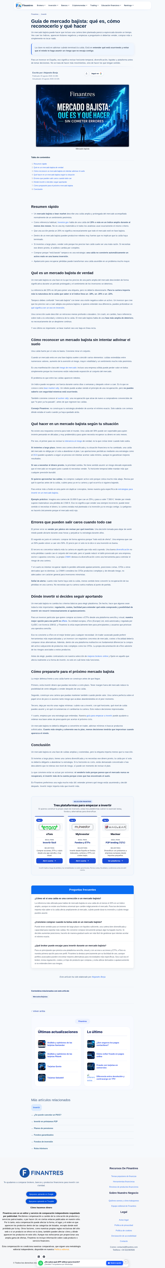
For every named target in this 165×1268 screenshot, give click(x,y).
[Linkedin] (38, 1256)
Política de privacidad (124, 1225)
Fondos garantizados (44, 1135)
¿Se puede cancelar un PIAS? (47, 1115)
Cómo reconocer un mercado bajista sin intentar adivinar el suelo (59, 171)
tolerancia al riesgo (73, 441)
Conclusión (38, 189)
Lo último (94, 1032)
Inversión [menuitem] (52, 5)
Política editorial (61, 1249)
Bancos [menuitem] (64, 5)
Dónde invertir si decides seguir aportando (50, 182)
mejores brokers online (97, 656)
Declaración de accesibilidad (123, 1236)
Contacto (124, 1241)
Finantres (34, 14)
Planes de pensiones (43, 1128)
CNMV (68, 557)
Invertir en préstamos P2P (46, 1121)
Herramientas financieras (124, 1182)
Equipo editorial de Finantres (123, 1206)
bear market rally (51, 388)
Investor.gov (63, 222)
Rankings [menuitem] (128, 5)
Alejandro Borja (98, 977)
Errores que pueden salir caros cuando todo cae (53, 178)
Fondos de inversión (43, 1142)
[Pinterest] (44, 1256)
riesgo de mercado (68, 368)
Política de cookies (124, 1231)
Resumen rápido (40, 164)
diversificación (122, 549)
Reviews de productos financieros (123, 1187)
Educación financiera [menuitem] (110, 5)
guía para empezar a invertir (99, 716)
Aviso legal (124, 1220)
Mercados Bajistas (40, 997)
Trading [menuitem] (93, 5)
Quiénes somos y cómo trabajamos (124, 1201)
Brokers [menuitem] (40, 5)
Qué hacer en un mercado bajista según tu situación (54, 175)
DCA (35, 455)
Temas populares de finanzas (123, 1176)
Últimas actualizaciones (58, 1032)
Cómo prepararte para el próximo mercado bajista (53, 186)
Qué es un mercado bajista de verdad (48, 167)
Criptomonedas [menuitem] (78, 5)
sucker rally (63, 398)
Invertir (44, 14)
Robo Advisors (41, 1148)
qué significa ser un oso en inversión (47, 308)
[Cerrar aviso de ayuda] (126, 1262)
